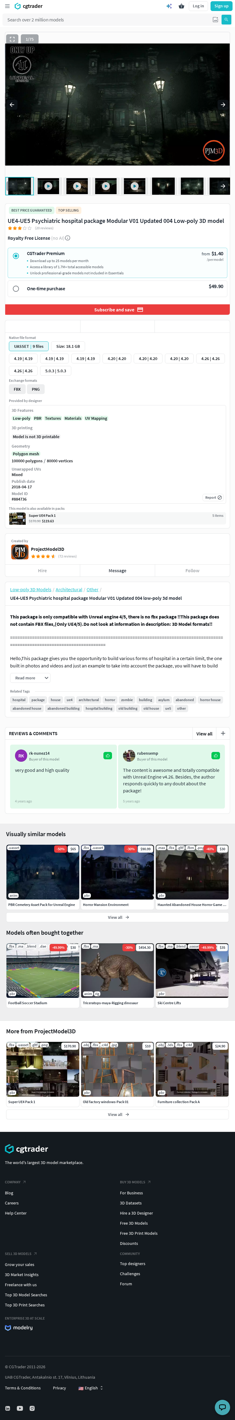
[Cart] (181, 6)
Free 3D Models (134, 1223)
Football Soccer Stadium (27, 1003)
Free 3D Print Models (139, 1233)
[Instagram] (32, 1408)
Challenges (130, 1273)
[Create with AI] (169, 6)
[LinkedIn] (8, 1408)
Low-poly (21, 418)
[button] (215, 19)
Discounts (129, 1243)
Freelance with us (21, 1284)
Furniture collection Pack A (179, 1101)
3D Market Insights (22, 1274)
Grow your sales (19, 1264)
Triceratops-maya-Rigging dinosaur (110, 1003)
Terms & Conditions (23, 1388)
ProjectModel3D (47, 549)
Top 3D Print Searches (25, 1305)
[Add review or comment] (223, 733)
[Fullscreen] (12, 39)
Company (13, 1182)
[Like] (42, 326)
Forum (126, 1284)
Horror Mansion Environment (106, 904)
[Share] (192, 326)
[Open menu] (7, 6)
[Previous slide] (11, 105)
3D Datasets (131, 1203)
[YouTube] (20, 1408)
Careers (12, 1203)
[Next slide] (223, 105)
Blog (9, 1193)
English (88, 1388)
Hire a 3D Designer (136, 1213)
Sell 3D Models (18, 1253)
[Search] (226, 19)
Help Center (16, 1213)
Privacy (59, 1388)
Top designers (132, 1263)
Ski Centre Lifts (169, 1003)
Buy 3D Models (132, 1182)
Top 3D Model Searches (26, 1295)
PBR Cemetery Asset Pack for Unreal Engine (41, 904)
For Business (131, 1193)
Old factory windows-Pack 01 (106, 1101)
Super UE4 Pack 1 (21, 1101)
